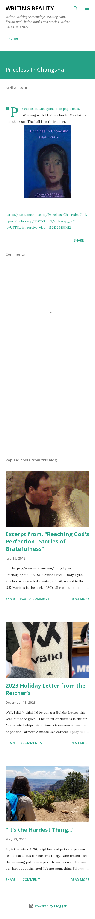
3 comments (31, 743)
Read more (80, 598)
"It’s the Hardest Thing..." (40, 829)
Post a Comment (35, 598)
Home (13, 38)
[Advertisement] (47, 410)
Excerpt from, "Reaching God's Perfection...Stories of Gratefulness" (47, 541)
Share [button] (79, 240)
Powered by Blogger (50, 906)
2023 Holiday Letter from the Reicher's (46, 689)
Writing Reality (30, 8)
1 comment (30, 879)
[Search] (75, 8)
